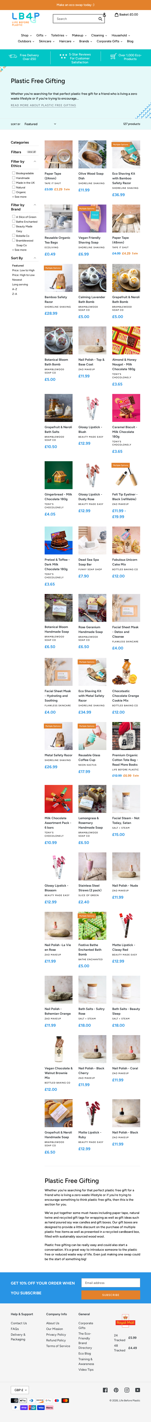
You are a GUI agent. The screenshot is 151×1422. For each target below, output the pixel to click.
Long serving (20, 284)
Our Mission (54, 1329)
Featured (18, 265)
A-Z (14, 289)
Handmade (23, 178)
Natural (20, 187)
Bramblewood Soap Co (24, 243)
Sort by (15, 124)
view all (32, 151)
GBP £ (19, 1390)
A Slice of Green (26, 217)
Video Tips (85, 1369)
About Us (52, 1323)
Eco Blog (84, 1353)
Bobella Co (22, 236)
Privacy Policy (56, 1334)
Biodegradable (25, 173)
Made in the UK (25, 182)
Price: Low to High (23, 270)
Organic (21, 192)
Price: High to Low (23, 275)
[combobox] (79, 18)
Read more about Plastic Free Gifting (43, 105)
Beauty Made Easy (24, 229)
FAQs (15, 1329)
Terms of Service (58, 1346)
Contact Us (19, 1323)
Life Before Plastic (129, 1400)
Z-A (14, 294)
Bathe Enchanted (26, 221)
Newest (17, 279)
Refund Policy (56, 1340)
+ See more (19, 196)
